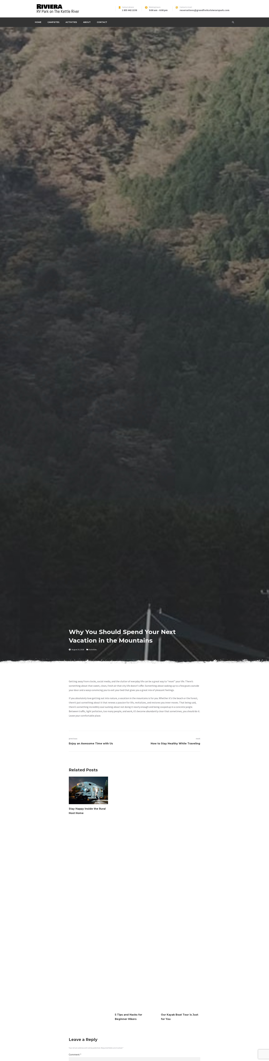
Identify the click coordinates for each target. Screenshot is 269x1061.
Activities (71, 22)
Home (38, 22)
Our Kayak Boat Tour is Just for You (179, 1017)
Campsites (53, 22)
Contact (102, 22)
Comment (75, 1054)
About (87, 22)
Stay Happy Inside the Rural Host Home (87, 811)
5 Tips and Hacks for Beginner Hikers (128, 1017)
